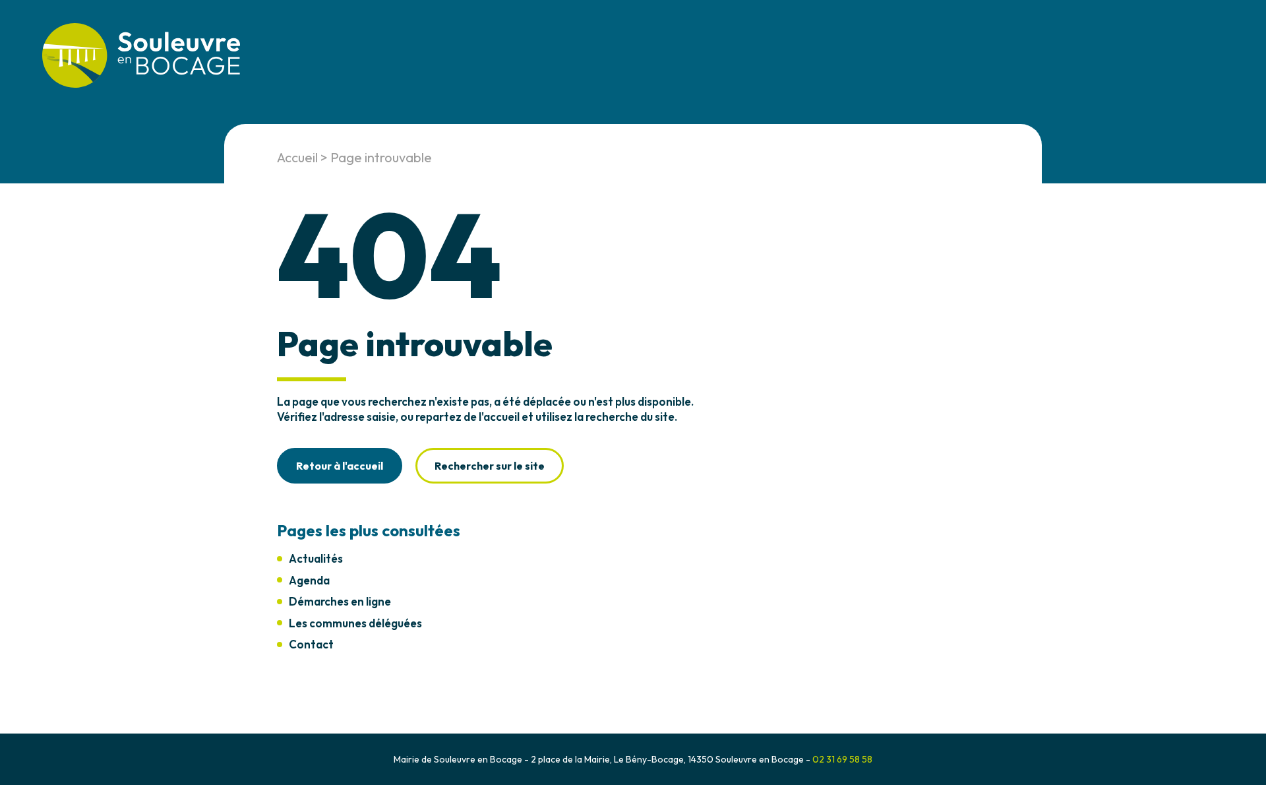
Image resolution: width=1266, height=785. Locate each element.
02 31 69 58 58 (842, 759)
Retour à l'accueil (339, 465)
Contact (311, 644)
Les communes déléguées (355, 623)
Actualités (316, 558)
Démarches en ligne (340, 601)
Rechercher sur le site (490, 465)
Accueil (297, 157)
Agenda (309, 580)
